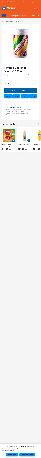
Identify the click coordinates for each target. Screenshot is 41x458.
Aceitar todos (11, 455)
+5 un (16, 96)
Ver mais (36, 124)
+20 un (33, 96)
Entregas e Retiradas (19, 16)
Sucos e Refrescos (11, 21)
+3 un (8, 96)
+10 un (25, 96)
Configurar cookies (27, 455)
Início (3, 21)
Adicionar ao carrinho (20, 90)
